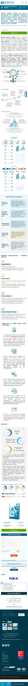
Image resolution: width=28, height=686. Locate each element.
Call (2, 684)
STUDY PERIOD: (7, 522)
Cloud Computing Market (8, 587)
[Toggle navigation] (25, 3)
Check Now (14, 569)
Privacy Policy (5, 658)
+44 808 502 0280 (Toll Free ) (12, 635)
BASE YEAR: (21, 522)
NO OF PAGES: (21, 525)
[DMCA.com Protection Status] (4, 621)
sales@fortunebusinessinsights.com (14, 606)
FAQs (3, 653)
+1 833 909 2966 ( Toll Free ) (14, 598)
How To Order (5, 661)
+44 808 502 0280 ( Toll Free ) (14, 600)
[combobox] (3, 544)
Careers (4, 659)
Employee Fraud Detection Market (9, 585)
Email (8, 684)
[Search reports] (23, 3)
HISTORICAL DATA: (7, 525)
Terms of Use (5, 656)
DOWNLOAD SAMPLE (18, 684)
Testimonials (5, 655)
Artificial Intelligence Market (8, 589)
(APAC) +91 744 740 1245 (14, 602)
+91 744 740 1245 (11, 636)
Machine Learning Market (8, 588)
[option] (14, 578)
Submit (14, 555)
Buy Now (15, 33)
